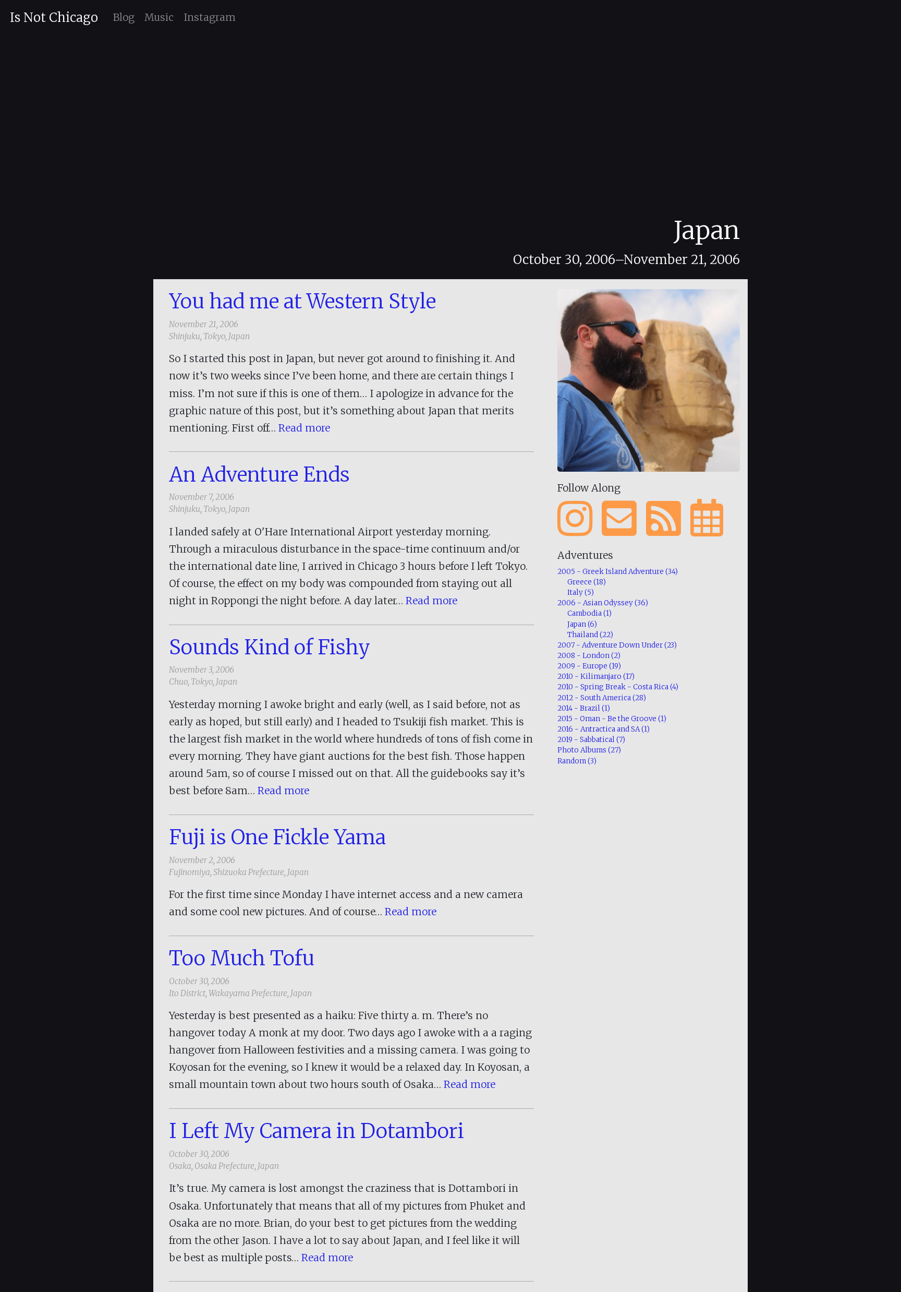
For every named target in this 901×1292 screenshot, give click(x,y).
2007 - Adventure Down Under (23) (617, 645)
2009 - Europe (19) (589, 666)
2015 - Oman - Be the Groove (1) (611, 718)
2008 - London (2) (588, 655)
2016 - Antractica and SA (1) (603, 729)
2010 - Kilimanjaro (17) (596, 676)
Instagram (210, 17)
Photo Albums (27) (589, 750)
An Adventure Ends (259, 474)
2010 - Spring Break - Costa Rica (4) (617, 687)
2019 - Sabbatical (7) (591, 739)
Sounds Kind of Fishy (269, 647)
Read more (304, 428)
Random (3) (576, 761)
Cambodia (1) (589, 613)
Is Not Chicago (54, 17)
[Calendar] (706, 519)
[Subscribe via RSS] (663, 519)
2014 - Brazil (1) (583, 708)
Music (159, 17)
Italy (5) (580, 592)
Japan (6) (582, 624)
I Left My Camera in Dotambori (316, 1130)
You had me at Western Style (302, 301)
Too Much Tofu (241, 958)
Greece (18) (586, 582)
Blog (124, 17)
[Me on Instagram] (574, 519)
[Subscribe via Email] (619, 519)
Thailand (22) (590, 634)
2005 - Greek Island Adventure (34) (617, 571)
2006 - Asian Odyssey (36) (602, 603)
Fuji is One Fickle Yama (277, 837)
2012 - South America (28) (601, 697)
